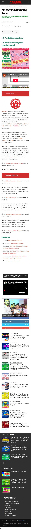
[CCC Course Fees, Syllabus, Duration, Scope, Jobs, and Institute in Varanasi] (5, 386)
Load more (4, 429)
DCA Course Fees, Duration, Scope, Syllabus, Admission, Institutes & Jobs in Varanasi (19, 395)
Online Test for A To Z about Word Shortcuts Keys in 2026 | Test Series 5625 (19, 346)
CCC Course (20, 16)
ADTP (15, 16)
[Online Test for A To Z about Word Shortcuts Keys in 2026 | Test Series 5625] (5, 346)
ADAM (12, 16)
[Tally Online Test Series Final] (6, 474)
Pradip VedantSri (22, 520)
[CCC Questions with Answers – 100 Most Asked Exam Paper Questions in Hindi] (5, 337)
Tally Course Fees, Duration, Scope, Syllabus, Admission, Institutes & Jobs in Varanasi (18, 481)
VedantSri (4, 111)
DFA (21, 124)
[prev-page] (3, 463)
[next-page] (5, 463)
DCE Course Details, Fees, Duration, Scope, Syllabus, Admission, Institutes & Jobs (19, 424)
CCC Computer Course (12, 157)
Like (27, 318)
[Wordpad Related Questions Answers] (5, 376)
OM (8, 124)
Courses (12, 421)
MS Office (16, 126)
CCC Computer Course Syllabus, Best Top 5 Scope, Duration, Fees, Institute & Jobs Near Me (19, 356)
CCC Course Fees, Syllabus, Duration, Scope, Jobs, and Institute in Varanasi (19, 386)
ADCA (15, 124)
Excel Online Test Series (17, 487)
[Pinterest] (15, 267)
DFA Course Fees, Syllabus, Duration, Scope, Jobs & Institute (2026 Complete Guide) (19, 456)
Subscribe (26, 328)
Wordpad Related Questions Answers (19, 376)
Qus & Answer (14, 333)
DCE (27, 16)
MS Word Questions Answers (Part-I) (19, 404)
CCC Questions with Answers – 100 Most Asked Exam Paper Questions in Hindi (19, 337)
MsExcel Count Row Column (13, 181)
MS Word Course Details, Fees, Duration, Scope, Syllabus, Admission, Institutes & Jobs (18, 415)
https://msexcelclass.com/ (17, 243)
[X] (11, 267)
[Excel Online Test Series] (6, 490)
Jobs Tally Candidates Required (14, 230)
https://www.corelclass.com (15, 240)
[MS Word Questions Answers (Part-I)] (5, 404)
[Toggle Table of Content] (16, 32)
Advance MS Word (9, 7)
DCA (24, 16)
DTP (18, 124)
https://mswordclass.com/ (13, 261)
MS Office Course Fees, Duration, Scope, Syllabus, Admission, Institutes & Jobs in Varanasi (19, 367)
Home (3, 7)
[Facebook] (8, 267)
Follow (26, 321)
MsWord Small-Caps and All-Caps (14, 163)
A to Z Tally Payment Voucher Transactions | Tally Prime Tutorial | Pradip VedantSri (15, 276)
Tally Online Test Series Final (18, 471)
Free (12, 140)
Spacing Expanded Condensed (13, 214)
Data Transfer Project (11, 197)
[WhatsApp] (19, 267)
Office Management (6, 17)
